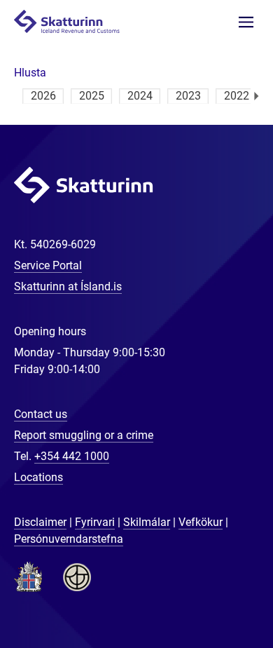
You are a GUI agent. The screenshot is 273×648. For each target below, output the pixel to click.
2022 (236, 95)
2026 (43, 95)
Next (256, 96)
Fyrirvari (95, 522)
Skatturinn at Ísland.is (68, 286)
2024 (140, 95)
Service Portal (48, 265)
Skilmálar (146, 522)
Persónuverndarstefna (68, 539)
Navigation (246, 22)
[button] (30, 72)
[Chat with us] (217, 592)
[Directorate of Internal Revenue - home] (73, 20)
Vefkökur (200, 522)
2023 (188, 95)
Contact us (40, 414)
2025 (91, 95)
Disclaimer (40, 522)
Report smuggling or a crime (83, 435)
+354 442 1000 (71, 456)
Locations (38, 477)
